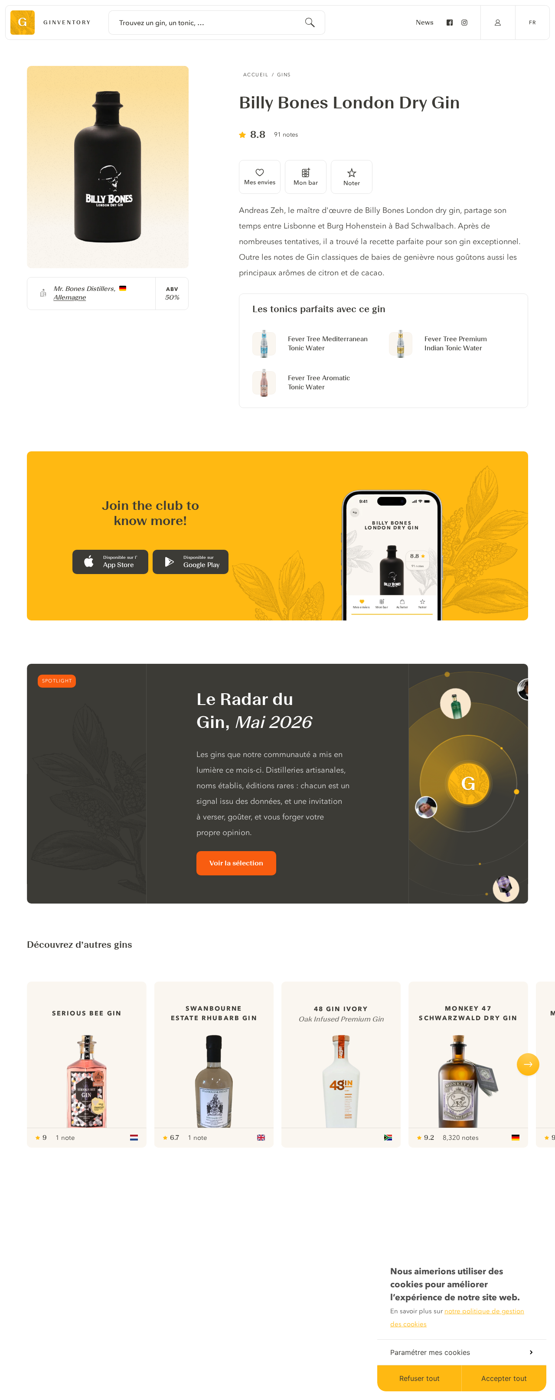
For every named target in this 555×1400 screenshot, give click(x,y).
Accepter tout (504, 1378)
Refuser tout (419, 1378)
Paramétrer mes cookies (430, 1352)
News (425, 22)
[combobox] (216, 22)
